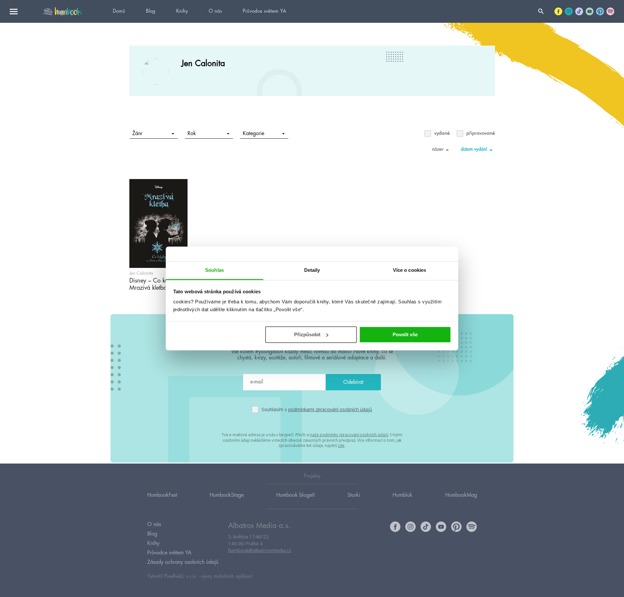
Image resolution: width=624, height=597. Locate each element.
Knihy (182, 11)
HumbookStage (227, 495)
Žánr (137, 133)
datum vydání (474, 149)
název (437, 149)
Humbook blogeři (295, 495)
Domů (119, 11)
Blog (150, 11)
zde (341, 445)
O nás (215, 11)
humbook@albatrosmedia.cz (259, 550)
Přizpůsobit (307, 334)
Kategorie (253, 133)
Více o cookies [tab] (409, 270)
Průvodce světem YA (264, 11)
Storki (353, 495)
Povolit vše (405, 334)
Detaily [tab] (312, 270)
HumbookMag (461, 495)
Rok (192, 133)
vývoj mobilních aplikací (227, 576)
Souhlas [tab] (214, 270)
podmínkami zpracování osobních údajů (330, 409)
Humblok (402, 495)
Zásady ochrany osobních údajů (182, 562)
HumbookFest (162, 495)
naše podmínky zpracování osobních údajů (349, 434)
